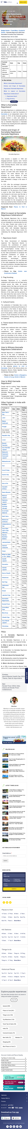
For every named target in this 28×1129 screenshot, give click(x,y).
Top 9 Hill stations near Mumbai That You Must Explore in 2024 (5, 937)
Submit (5, 860)
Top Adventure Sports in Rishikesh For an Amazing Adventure (17, 957)
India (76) (5, 1028)
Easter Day (5, 474)
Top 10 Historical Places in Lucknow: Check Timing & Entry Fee (17, 973)
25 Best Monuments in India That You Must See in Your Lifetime (5, 976)
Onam (4, 551)
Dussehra (5, 564)
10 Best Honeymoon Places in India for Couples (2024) (11, 917)
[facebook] (4, 902)
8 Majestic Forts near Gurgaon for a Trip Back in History (17, 976)
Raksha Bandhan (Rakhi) (4, 537)
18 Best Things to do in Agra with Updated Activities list (11, 953)
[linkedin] (10, 902)
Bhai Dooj (5, 613)
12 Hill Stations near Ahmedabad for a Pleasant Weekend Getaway (23, 937)
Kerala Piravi (6, 604)
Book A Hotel (23, 2)
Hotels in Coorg (9, 377)
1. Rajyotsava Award (11, 96)
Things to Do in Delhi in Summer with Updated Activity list (17, 953)
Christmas (5, 626)
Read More (14, 101)
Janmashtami (6, 542)
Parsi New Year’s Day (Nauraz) (5, 530)
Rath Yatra (5, 516)
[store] (16, 1118)
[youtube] (20, 1126)
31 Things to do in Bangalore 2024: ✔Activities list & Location (11, 960)
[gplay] (5, 1118)
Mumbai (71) (18, 1037)
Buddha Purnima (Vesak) (4, 506)
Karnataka (4, 114)
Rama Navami (6, 492)
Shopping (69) (6, 1042)
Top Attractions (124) (8, 1019)
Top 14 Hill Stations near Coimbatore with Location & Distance (11, 937)
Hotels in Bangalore (20, 375)
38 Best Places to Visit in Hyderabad (17, 913)
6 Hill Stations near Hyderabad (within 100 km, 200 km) (23, 933)
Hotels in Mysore (20, 377)
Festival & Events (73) (9, 1033)
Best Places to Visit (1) (9, 1046)
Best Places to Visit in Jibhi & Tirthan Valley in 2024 (17, 917)
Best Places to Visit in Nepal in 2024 (23, 917)
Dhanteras (5, 577)
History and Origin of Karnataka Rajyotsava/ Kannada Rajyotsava (14, 87)
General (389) (6, 1006)
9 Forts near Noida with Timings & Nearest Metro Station (11, 976)
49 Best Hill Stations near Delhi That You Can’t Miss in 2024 (5, 933)
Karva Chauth (6, 573)
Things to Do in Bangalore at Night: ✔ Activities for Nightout (23, 957)
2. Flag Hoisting (10, 98)
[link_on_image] (5, 755)
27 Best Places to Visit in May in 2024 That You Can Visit (23, 913)
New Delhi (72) (7, 1037)
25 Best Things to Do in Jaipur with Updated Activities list (11, 957)
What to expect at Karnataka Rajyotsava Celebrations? (14, 92)
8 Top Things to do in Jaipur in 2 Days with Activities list (5, 957)
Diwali (4, 591)
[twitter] (7, 902)
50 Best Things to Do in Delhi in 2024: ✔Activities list (5, 953)
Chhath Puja (5, 617)
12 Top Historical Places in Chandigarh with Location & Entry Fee (5, 980)
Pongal (4, 426)
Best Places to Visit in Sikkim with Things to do (5, 920)
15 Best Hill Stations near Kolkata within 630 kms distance (5, 940)
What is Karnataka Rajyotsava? (13, 83)
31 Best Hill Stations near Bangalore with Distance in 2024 (11, 933)
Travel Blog (14, 30)
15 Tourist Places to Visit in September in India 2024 (5, 913)
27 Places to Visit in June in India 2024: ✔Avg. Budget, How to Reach (11, 913)
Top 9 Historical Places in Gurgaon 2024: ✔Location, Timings (23, 976)
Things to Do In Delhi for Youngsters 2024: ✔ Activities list (5, 960)
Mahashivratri (6, 461)
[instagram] (17, 1126)
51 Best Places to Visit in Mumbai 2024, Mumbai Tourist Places (5, 917)
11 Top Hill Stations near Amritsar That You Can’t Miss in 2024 (11, 940)
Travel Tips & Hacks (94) (9, 1024)
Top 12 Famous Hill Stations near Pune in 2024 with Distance (17, 937)
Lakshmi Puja (6, 595)
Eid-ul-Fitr (5, 483)
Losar (4, 440)
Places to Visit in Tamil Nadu (11, 920)
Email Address (7, 853)
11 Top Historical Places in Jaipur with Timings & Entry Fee (23, 973)
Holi (3, 466)
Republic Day (6, 435)
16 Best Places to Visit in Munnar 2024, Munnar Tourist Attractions (17, 933)
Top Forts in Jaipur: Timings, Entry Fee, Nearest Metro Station (11, 973)
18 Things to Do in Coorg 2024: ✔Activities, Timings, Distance (23, 953)
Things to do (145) (8, 1015)
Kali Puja (4, 582)
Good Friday (5, 470)
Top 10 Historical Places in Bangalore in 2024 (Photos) (5, 973)
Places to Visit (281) (8, 1010)
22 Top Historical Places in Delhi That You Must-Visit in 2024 (11, 980)
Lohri (3, 418)
